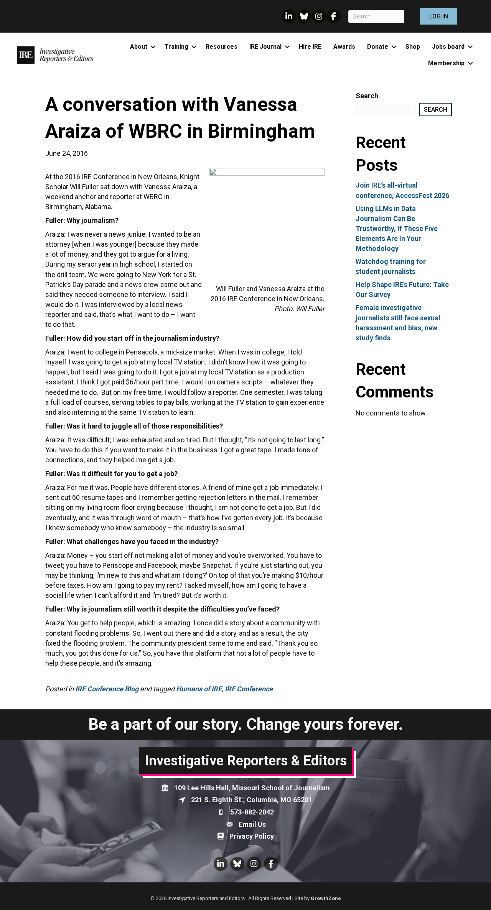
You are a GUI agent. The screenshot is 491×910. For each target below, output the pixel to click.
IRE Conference (249, 689)
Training (176, 46)
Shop (412, 46)
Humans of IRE (199, 689)
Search (367, 96)
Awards (344, 46)
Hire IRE (310, 46)
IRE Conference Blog (106, 689)
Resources (221, 46)
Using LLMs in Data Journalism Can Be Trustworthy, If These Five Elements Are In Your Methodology (397, 228)
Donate (377, 46)
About (138, 46)
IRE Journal (265, 46)
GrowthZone (326, 898)
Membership (446, 63)
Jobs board (448, 46)
